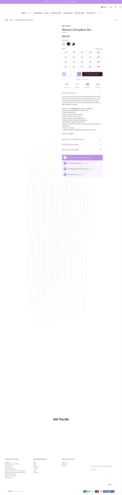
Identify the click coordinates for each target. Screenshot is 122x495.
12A (66, 57)
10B (74, 52)
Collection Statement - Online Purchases (15, 470)
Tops (34, 470)
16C (82, 67)
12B (74, 57)
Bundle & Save (56, 13)
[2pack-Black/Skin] (73, 44)
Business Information (10, 476)
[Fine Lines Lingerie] (63, 7)
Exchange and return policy (12, 464)
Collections (68, 13)
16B (74, 67)
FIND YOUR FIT (90, 13)
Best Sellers (79, 13)
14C (82, 62)
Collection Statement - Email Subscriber (15, 472)
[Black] (69, 44)
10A (66, 52)
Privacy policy (8, 467)
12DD (98, 57)
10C (82, 52)
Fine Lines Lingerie (17, 491)
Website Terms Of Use (10, 474)
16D (90, 67)
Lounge (35, 469)
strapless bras (74, 108)
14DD (98, 62)
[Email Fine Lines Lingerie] (96, 470)
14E (66, 67)
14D (90, 62)
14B (74, 62)
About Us (64, 462)
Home (6, 20)
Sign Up (88, 157)
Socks (46, 13)
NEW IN (23, 13)
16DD (98, 67)
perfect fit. (90, 108)
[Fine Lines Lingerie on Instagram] (93, 470)
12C (82, 57)
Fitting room (65, 464)
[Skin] (64, 44)
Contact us (7, 462)
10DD (98, 52)
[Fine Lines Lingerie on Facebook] (91, 470)
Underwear (38, 13)
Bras (30, 13)
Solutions (35, 472)
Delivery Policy (9, 465)
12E (66, 62)
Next (115, 20)
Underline (36, 467)
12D (90, 57)
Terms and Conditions (10, 469)
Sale (99, 13)
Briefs (35, 464)
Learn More (85, 163)
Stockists (64, 465)
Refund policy (8, 477)
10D (90, 52)
